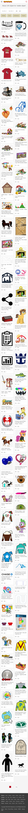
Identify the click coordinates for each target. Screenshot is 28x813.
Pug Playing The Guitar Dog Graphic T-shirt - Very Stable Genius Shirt (7, 60)
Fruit (23, 803)
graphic (23, 15)
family (15, 799)
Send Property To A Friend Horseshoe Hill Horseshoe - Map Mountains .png (20, 573)
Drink (16, 803)
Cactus (17, 795)
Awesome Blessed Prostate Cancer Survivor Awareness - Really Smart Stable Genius (21, 34)
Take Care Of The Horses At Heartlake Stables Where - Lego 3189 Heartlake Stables (21, 161)
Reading (22, 801)
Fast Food (20, 803)
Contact (15, 809)
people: (3, 799)
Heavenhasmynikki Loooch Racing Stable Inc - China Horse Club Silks (20, 713)
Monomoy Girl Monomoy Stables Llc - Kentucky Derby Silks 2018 (21, 556)
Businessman (23, 799)
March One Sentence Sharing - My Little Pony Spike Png (20, 535)
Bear (8, 797)
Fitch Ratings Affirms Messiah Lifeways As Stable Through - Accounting (7, 368)
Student (7, 801)
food (9, 15)
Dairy (10, 803)
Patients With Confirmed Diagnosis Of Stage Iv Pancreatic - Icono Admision (7, 349)
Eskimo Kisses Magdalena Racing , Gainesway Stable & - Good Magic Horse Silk (7, 544)
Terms (6, 809)
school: (3, 801)
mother (18, 799)
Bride (12, 799)
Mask (6, 799)
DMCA (19, 809)
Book (14, 801)
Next (17, 786)
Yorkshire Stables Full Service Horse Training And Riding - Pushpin (7, 473)
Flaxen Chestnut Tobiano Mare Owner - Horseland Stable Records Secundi (6, 232)
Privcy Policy (10, 809)
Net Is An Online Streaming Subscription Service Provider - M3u (20, 380)
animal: (3, 797)
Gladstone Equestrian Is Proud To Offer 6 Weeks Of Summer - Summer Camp (7, 407)
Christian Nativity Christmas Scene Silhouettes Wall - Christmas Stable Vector (7, 286)
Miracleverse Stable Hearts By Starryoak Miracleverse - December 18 (20, 327)
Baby (9, 799)
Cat (17, 797)
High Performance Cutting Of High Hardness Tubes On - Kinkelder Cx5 (7, 683)
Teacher (10, 801)
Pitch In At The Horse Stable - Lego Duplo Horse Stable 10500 (7, 137)
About (2, 809)
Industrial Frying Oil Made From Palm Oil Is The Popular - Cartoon (20, 422)
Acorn (6, 795)
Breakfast (6, 803)
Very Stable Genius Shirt (6, 80)
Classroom (18, 801)
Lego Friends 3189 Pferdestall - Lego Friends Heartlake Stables (20, 178)
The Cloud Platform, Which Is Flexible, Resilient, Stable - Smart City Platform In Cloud (7, 703)
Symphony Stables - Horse (20, 756)
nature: (3, 795)
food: (2, 803)
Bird (11, 797)
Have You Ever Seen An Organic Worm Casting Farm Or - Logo (21, 346)
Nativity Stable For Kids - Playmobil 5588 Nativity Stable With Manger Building (7, 212)
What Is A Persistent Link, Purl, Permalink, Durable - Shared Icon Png (6, 308)
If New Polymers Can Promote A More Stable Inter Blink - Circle (7, 629)
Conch (20, 795)
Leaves (13, 795)
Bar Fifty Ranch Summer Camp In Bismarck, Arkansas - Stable (21, 115)
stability (3, 15)
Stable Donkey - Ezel (5, 488)
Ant (6, 797)
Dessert (13, 803)
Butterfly (14, 797)
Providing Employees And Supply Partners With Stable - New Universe (21, 606)
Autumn (9, 795)
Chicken (20, 797)
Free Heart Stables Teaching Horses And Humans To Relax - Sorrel (21, 468)
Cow (23, 797)
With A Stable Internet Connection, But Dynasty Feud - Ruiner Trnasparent (20, 497)
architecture (16, 15)
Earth (23, 795)
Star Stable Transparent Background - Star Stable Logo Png (20, 278)
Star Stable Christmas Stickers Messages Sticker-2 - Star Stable (7, 121)
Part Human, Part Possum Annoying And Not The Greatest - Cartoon (6, 746)
